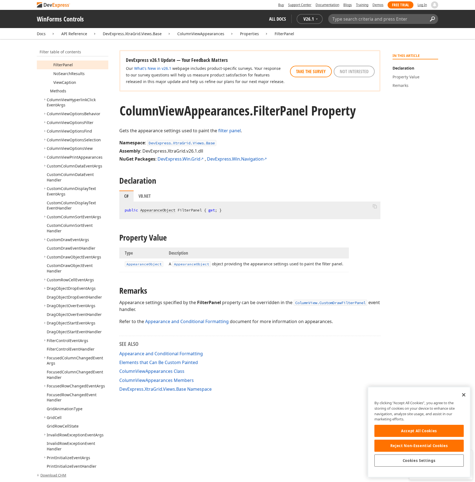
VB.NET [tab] (145, 196)
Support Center (299, 4)
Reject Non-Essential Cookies (419, 445)
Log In (422, 4)
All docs (277, 19)
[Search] (432, 19)
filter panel (229, 131)
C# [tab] (126, 196)
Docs (41, 33)
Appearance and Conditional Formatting (187, 321)
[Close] (464, 395)
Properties (249, 33)
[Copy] (374, 206)
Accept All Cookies (419, 430)
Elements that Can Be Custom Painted (158, 362)
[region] (419, 432)
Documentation (327, 4)
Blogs (347, 4)
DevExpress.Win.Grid (179, 159)
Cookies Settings (419, 460)
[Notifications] (434, 5)
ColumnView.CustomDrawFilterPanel (330, 302)
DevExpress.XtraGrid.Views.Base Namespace (165, 389)
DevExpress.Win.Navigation (235, 159)
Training (362, 4)
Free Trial (400, 4)
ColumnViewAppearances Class (151, 371)
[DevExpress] (53, 5)
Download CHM (53, 475)
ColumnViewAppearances (200, 33)
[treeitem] (63, 64)
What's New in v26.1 (152, 68)
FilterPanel (284, 33)
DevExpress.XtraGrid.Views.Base (132, 33)
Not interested (354, 71)
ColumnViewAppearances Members (156, 380)
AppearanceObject (157, 210)
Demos (377, 4)
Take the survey (311, 71)
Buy (281, 4)
